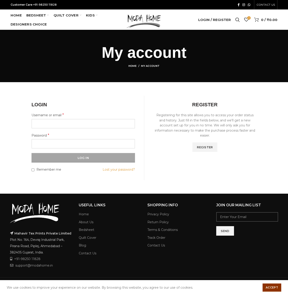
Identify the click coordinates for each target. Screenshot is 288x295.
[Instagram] (243, 5)
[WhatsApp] (249, 5)
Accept (272, 287)
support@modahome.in (34, 265)
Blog (82, 245)
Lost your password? (119, 169)
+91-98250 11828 (45, 4)
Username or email (48, 115)
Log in (83, 158)
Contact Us (87, 253)
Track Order (156, 238)
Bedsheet (86, 230)
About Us (86, 222)
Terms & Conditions (162, 230)
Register (205, 147)
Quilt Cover (87, 238)
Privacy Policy (158, 214)
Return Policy (158, 222)
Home (132, 65)
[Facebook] (238, 5)
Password (40, 135)
